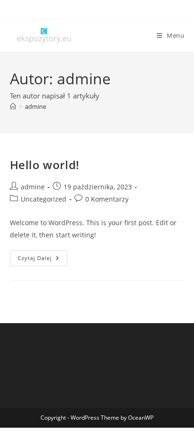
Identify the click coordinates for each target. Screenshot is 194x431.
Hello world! (45, 164)
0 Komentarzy (107, 199)
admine (35, 106)
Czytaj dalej (42, 259)
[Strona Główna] (13, 106)
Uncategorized (43, 199)
